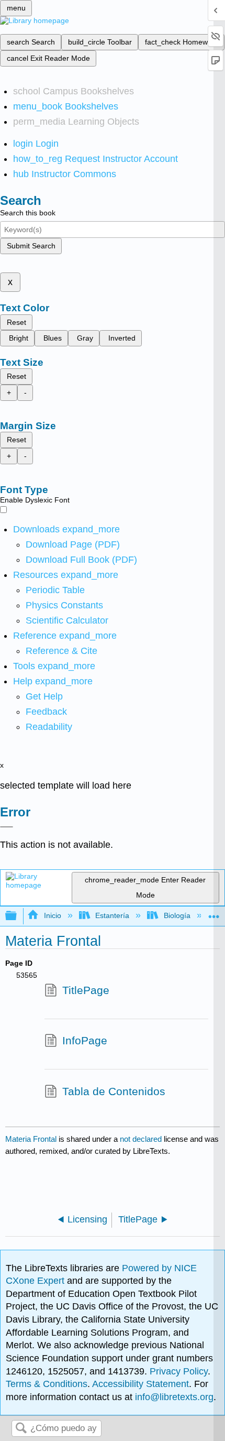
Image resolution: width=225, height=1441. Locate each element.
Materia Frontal (31, 1138)
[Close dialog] (6, 826)
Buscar (21, 1429)
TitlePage (85, 990)
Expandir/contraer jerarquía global (18, 916)
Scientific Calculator (67, 620)
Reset (16, 322)
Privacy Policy (179, 1371)
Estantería (112, 915)
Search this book (27, 213)
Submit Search (31, 246)
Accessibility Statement (140, 1384)
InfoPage (84, 1040)
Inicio (52, 915)
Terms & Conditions (46, 1384)
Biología (177, 915)
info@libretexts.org (172, 1397)
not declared (142, 1138)
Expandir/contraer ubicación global (214, 913)
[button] (46, 711)
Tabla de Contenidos (113, 1091)
